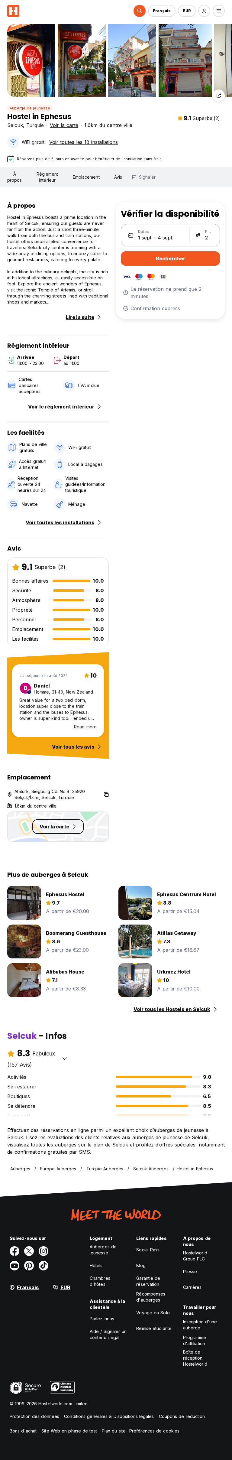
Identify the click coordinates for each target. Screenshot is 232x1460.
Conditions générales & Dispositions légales (109, 1416)
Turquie (35, 125)
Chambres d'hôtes (100, 1281)
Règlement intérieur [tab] (47, 177)
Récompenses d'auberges (150, 1296)
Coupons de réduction (182, 1416)
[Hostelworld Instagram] (43, 1251)
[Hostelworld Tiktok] (43, 1265)
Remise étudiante (154, 1328)
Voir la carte (64, 125)
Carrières (192, 1287)
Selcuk (15, 125)
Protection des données (34, 1416)
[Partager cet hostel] (219, 95)
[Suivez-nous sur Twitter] (29, 1251)
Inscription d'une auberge (200, 1324)
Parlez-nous (102, 1318)
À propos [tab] (14, 177)
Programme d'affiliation (194, 1340)
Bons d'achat (23, 1430)
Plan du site (114, 1430)
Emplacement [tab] (86, 177)
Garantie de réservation (148, 1281)
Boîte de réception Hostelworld (195, 1358)
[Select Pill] (140, 11)
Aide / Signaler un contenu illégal (108, 1334)
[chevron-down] (64, 1058)
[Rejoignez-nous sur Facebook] (14, 1251)
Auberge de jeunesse (30, 108)
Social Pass (148, 1249)
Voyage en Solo (152, 1312)
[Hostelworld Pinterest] (29, 1265)
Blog (140, 1265)
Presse (190, 1271)
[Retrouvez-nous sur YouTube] (14, 1265)
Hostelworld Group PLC (195, 1255)
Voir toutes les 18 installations (83, 142)
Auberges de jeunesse (103, 1249)
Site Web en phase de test (69, 1430)
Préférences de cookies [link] (154, 1430)
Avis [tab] (118, 177)
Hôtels (96, 1265)
